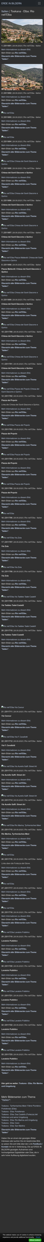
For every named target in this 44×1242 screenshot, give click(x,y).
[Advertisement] (22, 680)
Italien (5, 11)
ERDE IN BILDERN (11, 3)
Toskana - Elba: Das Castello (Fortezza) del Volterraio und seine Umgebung (19, 1116)
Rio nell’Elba (20, 52)
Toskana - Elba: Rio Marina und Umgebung (19, 1120)
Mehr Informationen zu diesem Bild (15, 49)
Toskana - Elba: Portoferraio (13, 1111)
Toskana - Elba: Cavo (10, 1122)
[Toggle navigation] (39, 3)
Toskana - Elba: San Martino (13, 1125)
